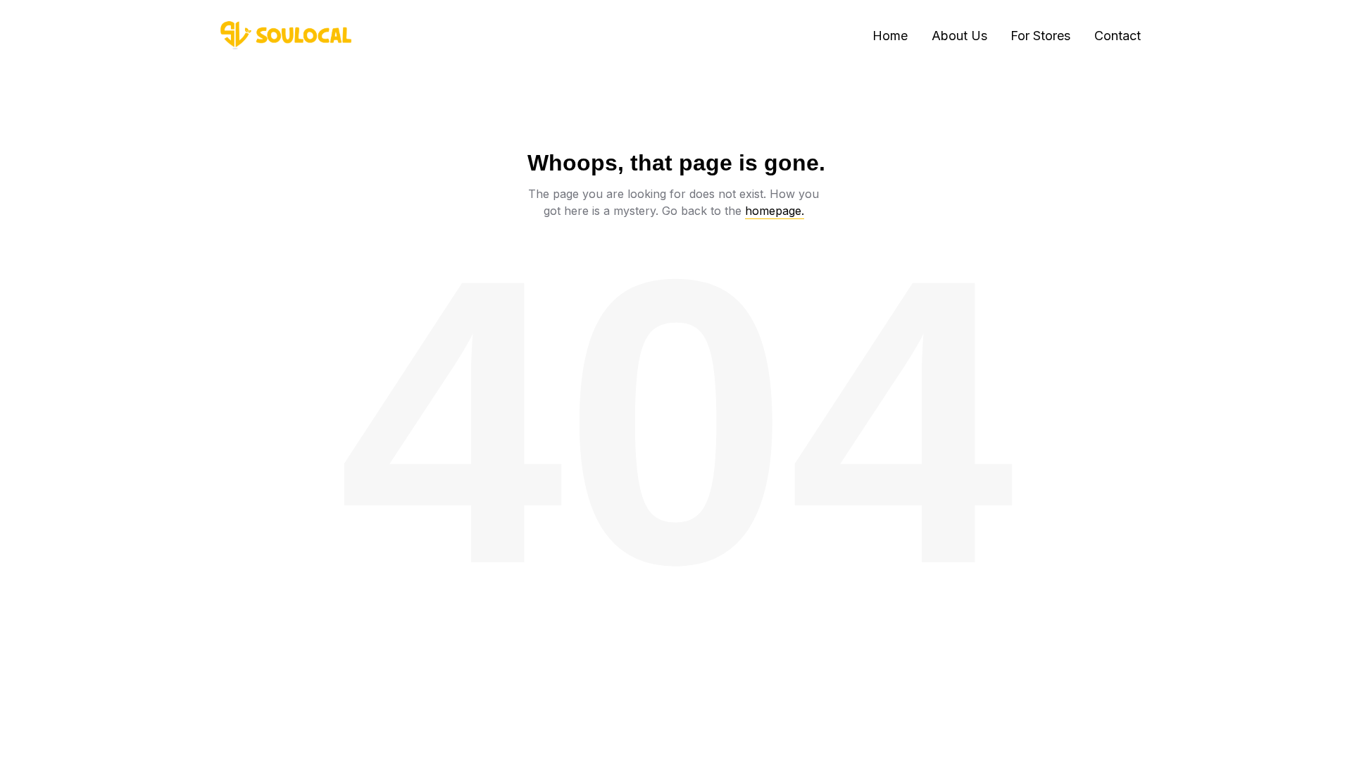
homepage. (774, 211)
